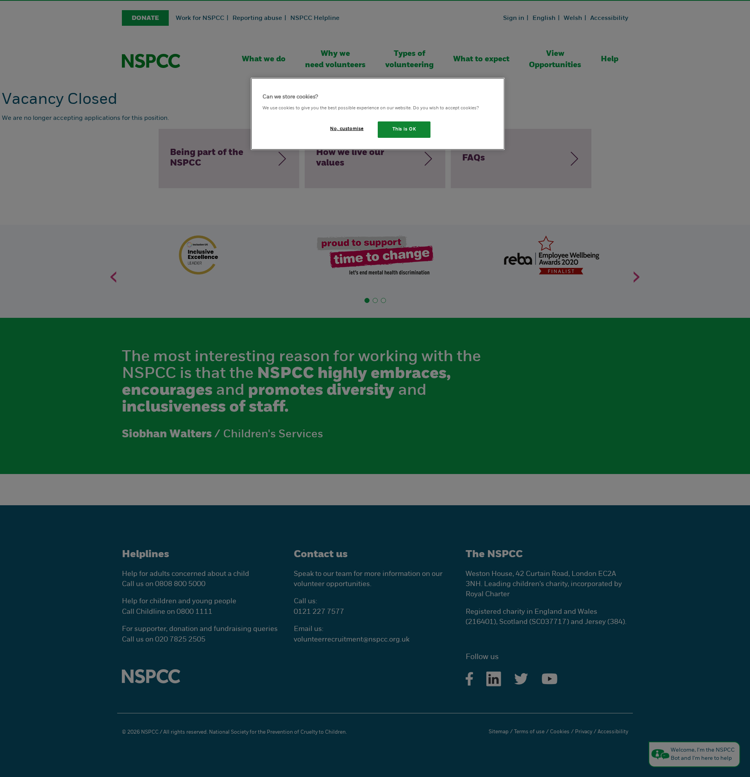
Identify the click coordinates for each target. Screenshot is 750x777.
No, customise (346, 129)
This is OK (404, 129)
